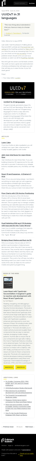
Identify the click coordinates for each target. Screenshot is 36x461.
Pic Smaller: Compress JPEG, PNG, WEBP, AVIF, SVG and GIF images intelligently (17, 383)
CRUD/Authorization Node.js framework (18, 388)
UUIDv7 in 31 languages (14, 102)
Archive (31, 3)
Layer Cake (6, 142)
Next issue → (29, 427)
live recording (21, 53)
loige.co (10, 445)
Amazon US (9, 367)
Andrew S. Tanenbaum (14, 33)
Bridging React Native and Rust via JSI (16, 240)
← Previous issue (7, 427)
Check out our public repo (27, 454)
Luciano (17, 78)
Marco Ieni (29, 49)
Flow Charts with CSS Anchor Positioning (18, 193)
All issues (19, 427)
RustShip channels (27, 58)
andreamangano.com (22, 445)
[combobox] (21, 3)
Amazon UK (21, 367)
